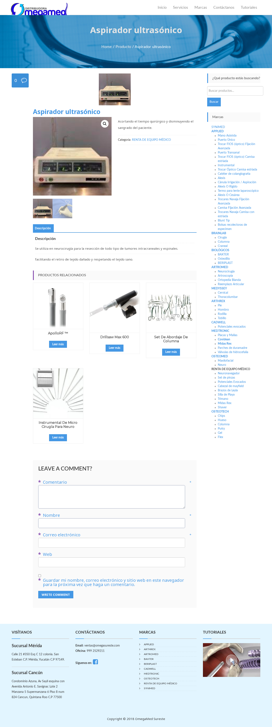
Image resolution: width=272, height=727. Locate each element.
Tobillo (222, 318)
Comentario (117, 482)
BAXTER (223, 254)
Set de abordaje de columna (171, 339)
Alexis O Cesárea (228, 195)
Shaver (222, 407)
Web (47, 554)
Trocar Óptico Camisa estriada (237, 169)
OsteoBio (224, 258)
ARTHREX (218, 301)
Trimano (223, 398)
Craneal (223, 246)
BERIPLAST (225, 263)
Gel (220, 432)
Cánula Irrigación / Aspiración (237, 182)
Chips (221, 415)
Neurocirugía (226, 271)
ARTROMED (219, 267)
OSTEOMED (219, 356)
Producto (123, 47)
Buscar (214, 101)
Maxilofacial (225, 360)
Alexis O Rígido (227, 186)
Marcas (200, 8)
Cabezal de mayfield (231, 386)
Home (106, 47)
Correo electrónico (117, 535)
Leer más (58, 344)
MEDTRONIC (220, 331)
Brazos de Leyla (228, 390)
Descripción (43, 228)
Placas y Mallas (227, 335)
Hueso (222, 420)
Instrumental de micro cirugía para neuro (58, 425)
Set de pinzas (226, 377)
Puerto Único (226, 139)
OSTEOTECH (220, 411)
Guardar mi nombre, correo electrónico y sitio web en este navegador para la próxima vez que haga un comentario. (113, 582)
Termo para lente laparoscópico (238, 190)
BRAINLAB (218, 233)
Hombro (223, 309)
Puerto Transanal (228, 152)
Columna (224, 241)
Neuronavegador (229, 373)
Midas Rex (224, 343)
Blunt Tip (224, 220)
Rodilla (222, 314)
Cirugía (222, 237)
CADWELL (218, 322)
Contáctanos (223, 8)
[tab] (43, 228)
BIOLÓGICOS (220, 250)
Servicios (180, 8)
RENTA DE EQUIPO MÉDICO (151, 139)
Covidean (224, 339)
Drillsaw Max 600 (114, 337)
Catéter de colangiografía (234, 173)
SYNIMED (218, 127)
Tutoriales (249, 8)
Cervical (223, 292)
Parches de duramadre (232, 348)
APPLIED (217, 131)
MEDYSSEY (219, 288)
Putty (221, 428)
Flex (220, 437)
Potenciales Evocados (232, 381)
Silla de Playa (226, 394)
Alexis (221, 178)
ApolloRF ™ (58, 333)
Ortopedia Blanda (229, 280)
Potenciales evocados (232, 326)
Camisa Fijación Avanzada (234, 207)
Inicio (162, 8)
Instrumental (226, 165)
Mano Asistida (227, 135)
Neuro (222, 365)
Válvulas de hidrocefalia (233, 352)
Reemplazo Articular (231, 284)
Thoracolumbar (228, 297)
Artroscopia (225, 275)
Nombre (117, 515)
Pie (220, 305)
